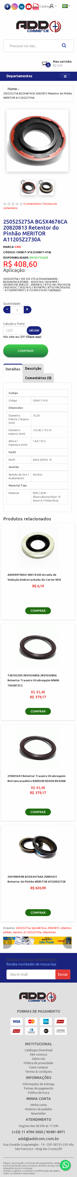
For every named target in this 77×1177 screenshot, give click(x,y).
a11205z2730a (32, 932)
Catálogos (46, 6)
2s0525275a (23, 928)
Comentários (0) (38, 378)
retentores (49, 932)
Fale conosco (38, 1054)
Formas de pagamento (38, 1088)
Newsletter (38, 1113)
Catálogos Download (38, 1050)
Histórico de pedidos (38, 1109)
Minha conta (38, 1105)
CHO (18, 246)
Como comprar (38, 1067)
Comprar (25, 351)
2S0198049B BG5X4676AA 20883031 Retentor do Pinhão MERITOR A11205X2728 (36, 879)
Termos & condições (38, 1071)
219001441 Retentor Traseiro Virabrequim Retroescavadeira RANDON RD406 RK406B (36, 779)
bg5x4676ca (39, 928)
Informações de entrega (38, 1084)
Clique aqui (33, 336)
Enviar (63, 974)
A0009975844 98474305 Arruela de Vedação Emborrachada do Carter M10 (34, 577)
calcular (34, 330)
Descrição (33, 368)
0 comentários (32, 203)
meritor (17, 932)
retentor (66, 928)
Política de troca (38, 1092)
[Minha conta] (53, 5)
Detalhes (13, 369)
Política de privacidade (38, 1063)
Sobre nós (38, 1058)
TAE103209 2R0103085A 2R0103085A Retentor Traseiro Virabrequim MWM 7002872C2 (33, 680)
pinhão (7, 932)
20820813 (53, 928)
